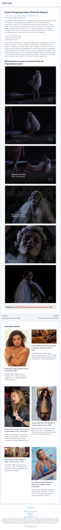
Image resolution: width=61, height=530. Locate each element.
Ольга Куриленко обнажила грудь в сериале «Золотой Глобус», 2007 (44, 348)
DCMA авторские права (30, 511)
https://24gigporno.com (30, 517)
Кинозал (30, 515)
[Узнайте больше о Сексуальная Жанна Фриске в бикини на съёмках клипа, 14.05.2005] (44, 463)
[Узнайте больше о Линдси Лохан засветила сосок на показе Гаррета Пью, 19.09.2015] (16, 406)
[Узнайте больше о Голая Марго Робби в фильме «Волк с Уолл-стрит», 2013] (16, 452)
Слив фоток (30, 513)
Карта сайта (30, 507)
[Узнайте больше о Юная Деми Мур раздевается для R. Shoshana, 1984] (16, 348)
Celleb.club (7, 3)
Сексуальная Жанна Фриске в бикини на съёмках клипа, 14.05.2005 (42, 484)
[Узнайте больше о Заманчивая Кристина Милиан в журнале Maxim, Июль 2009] (44, 403)
